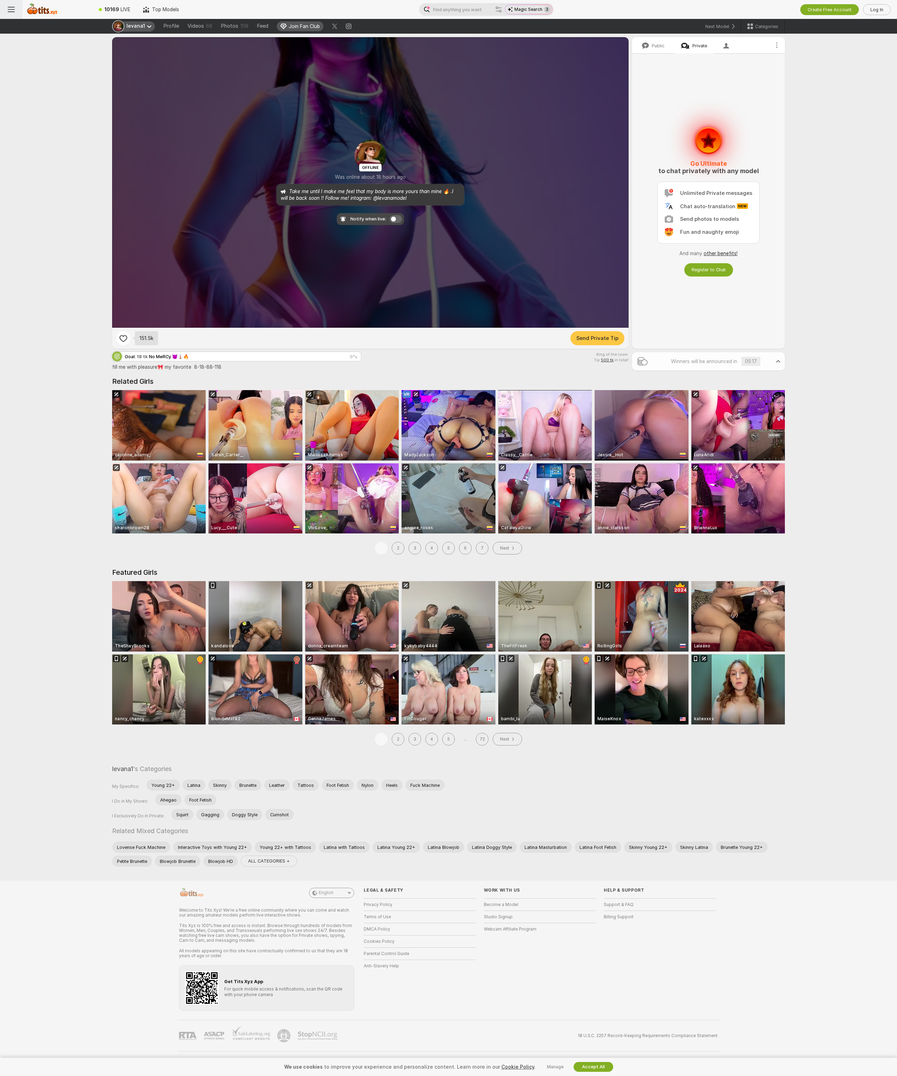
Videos (199, 26)
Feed (262, 26)
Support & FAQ (619, 904)
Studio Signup (498, 916)
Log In (876, 9)
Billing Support (619, 916)
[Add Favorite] (123, 338)
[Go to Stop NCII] (318, 1035)
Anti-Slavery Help (381, 965)
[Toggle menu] (11, 9)
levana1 (122, 768)
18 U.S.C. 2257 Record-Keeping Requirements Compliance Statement (648, 1035)
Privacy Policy (378, 904)
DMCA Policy (377, 929)
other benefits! (721, 253)
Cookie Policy (517, 1067)
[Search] (499, 9)
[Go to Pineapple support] (284, 1035)
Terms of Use (377, 916)
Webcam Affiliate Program (510, 929)
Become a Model (501, 904)
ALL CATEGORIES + (269, 861)
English (326, 892)
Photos (234, 26)
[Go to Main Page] (57, 9)
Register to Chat (709, 269)
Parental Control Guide (386, 953)
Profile (171, 26)
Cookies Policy (379, 941)
